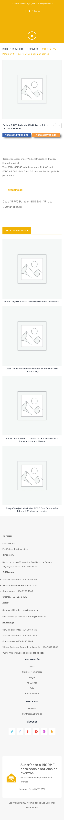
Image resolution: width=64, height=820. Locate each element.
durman (38, 171)
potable (55, 171)
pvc (4, 175)
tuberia (10, 175)
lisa (44, 171)
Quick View (32, 293)
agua (36, 167)
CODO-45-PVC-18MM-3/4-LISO (17, 171)
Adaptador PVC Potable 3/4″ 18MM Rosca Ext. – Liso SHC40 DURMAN (59, 126)
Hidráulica (32, 49)
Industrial (17, 49)
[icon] (32, 35)
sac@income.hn (46, 4)
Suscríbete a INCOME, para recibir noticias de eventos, (39, 769)
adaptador (28, 167)
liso (48, 171)
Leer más (32, 300)
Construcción (37, 159)
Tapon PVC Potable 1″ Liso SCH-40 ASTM (53, 126)
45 (21, 167)
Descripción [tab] (15, 190)
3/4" (16, 167)
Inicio (5, 49)
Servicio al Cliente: (11, 610)
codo (51, 167)
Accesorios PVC (22, 159)
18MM (10, 167)
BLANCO (44, 167)
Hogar (5, 163)
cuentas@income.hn (36, 616)
